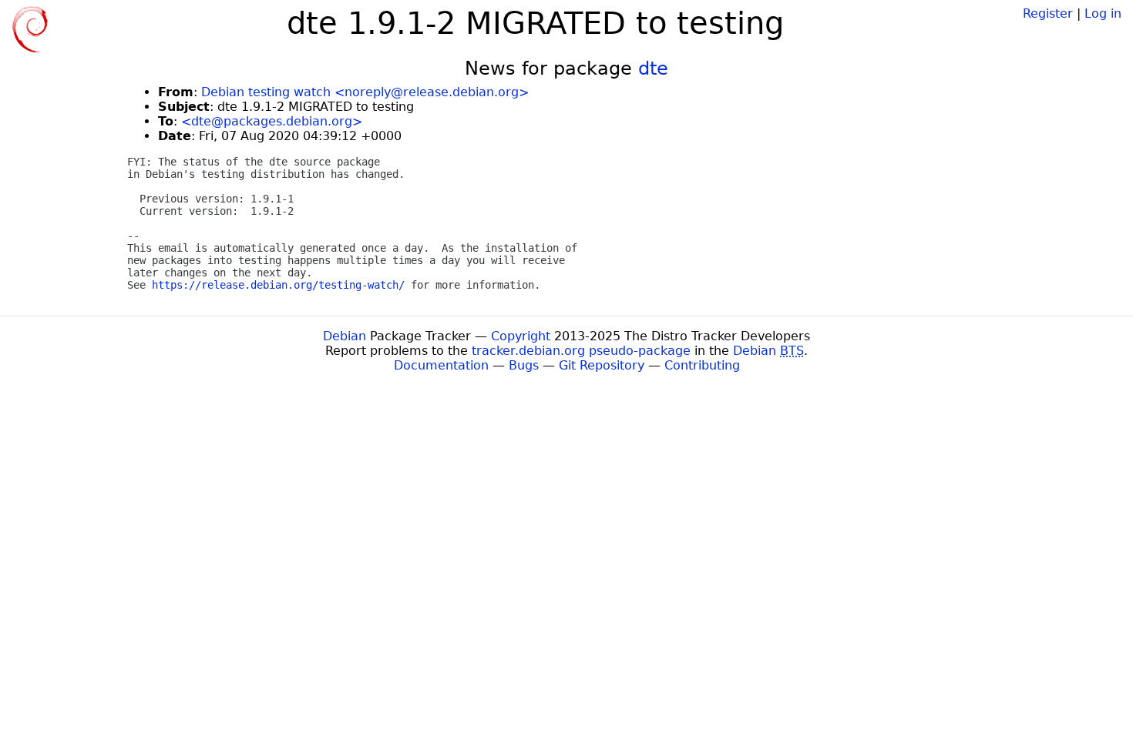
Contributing (702, 365)
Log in (1102, 13)
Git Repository (601, 365)
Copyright (520, 336)
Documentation (441, 365)
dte (653, 68)
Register (1048, 13)
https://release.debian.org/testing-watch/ (278, 285)
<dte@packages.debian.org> (271, 121)
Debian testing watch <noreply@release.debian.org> (365, 92)
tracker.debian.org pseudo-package (581, 350)
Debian (344, 336)
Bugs (524, 365)
